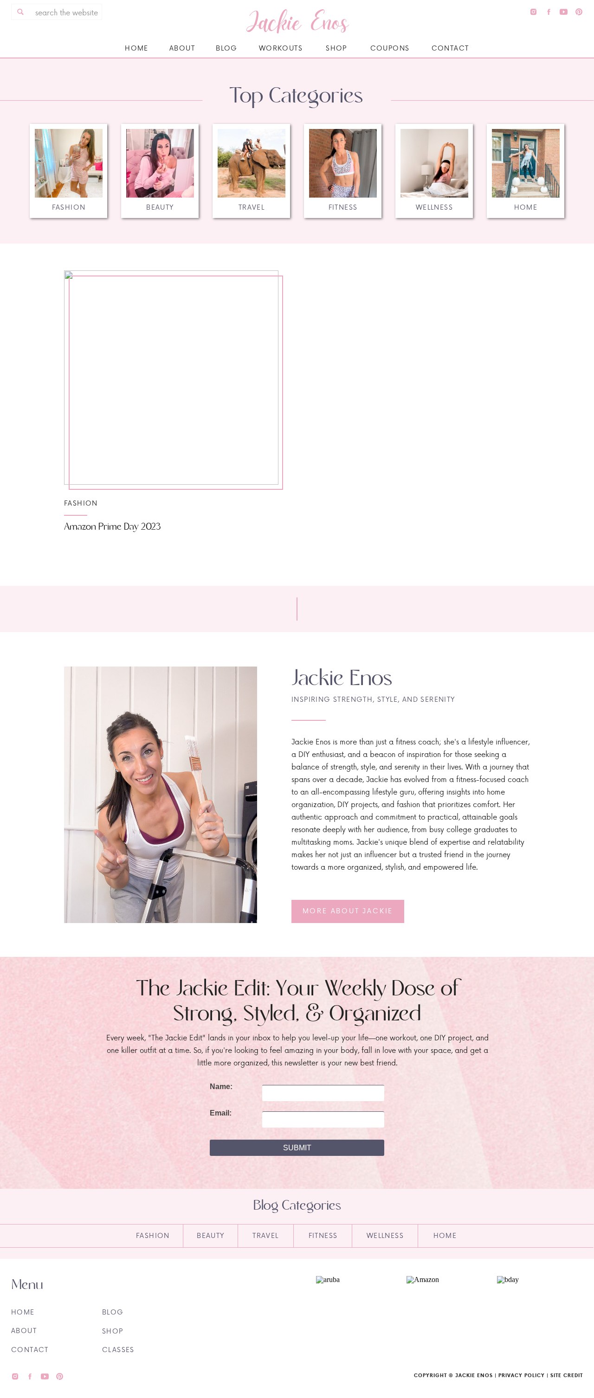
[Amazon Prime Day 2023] (171, 377)
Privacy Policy (521, 1375)
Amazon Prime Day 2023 (112, 526)
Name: (221, 1086)
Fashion (81, 503)
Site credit (566, 1375)
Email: (221, 1113)
